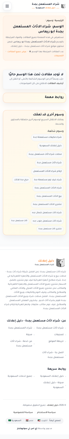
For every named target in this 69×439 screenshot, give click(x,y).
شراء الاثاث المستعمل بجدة (48, 188)
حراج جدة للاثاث (21, 180)
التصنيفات (59, 56)
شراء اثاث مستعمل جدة (49, 163)
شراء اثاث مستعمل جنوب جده (47, 221)
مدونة (29, 334)
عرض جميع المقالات (16, 52)
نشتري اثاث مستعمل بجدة (50, 229)
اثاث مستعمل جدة (19, 221)
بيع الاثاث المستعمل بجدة (49, 196)
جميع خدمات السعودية (20, 376)
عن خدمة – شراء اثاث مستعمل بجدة (21, 344)
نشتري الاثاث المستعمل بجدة (47, 204)
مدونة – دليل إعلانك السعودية (53, 385)
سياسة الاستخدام (46, 412)
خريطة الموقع (56, 341)
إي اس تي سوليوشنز (27, 429)
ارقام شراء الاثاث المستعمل (47, 171)
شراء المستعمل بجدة (20, 328)
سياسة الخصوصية (23, 412)
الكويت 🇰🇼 (42, 421)
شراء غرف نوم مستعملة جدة (48, 180)
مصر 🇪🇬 (29, 421)
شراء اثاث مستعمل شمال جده (47, 213)
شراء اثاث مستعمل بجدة (50, 328)
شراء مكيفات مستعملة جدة (47, 137)
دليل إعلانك (53, 405)
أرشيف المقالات (55, 83)
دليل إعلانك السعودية (51, 146)
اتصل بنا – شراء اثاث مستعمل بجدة (53, 355)
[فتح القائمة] (7, 6)
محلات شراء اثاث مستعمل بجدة (45, 154)
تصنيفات (59, 334)
